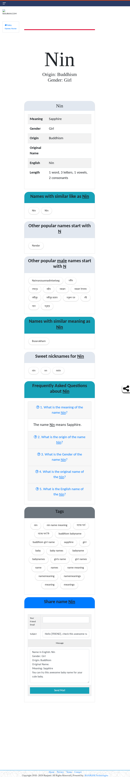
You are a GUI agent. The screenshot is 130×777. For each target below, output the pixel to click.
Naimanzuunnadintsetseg (46, 280)
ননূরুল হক (71, 297)
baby (38, 550)
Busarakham (39, 341)
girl (84, 542)
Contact (78, 772)
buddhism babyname (70, 533)
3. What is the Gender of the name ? (61, 457)
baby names (56, 550)
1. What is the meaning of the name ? (61, 410)
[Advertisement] (113, 60)
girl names (81, 559)
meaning (50, 584)
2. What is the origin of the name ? (61, 439)
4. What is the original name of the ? (61, 474)
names (54, 567)
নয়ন (34, 306)
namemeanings (72, 576)
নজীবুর (34, 297)
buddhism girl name (44, 542)
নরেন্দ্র (47, 306)
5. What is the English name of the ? (61, 491)
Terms (69, 772)
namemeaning (47, 576)
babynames (38, 559)
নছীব (49, 289)
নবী (85, 297)
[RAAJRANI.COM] (11, 12)
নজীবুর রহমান (52, 297)
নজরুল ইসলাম (80, 289)
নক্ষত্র (35, 289)
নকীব (71, 280)
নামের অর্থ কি (43, 533)
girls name (60, 559)
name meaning (75, 567)
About (51, 772)
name (38, 567)
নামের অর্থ (81, 525)
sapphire (68, 542)
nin (35, 525)
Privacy (60, 772)
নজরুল (62, 289)
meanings (69, 584)
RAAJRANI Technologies (96, 775)
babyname (78, 550)
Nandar (36, 245)
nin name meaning (57, 525)
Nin (34, 210)
